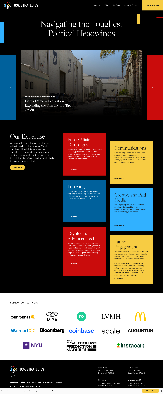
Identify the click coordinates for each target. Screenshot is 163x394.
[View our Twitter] (15, 376)
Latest (59, 382)
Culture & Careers (131, 5)
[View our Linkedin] (11, 376)
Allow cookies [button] (150, 391)
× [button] (161, 391)
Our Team (116, 5)
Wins (106, 5)
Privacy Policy (35, 386)
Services (97, 5)
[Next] (152, 87)
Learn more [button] (56, 391)
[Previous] (11, 87)
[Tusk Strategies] (21, 5)
